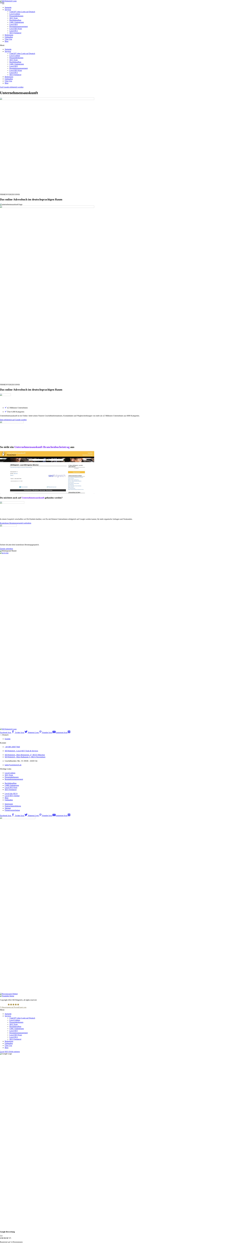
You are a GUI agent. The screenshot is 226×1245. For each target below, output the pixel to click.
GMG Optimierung (16, 22)
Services (8, 10)
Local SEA (13, 31)
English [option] (7, 739)
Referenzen (9, 35)
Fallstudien (9, 37)
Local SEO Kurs (15, 29)
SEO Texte (13, 18)
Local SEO (13, 24)
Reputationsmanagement (18, 26)
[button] (113, 45)
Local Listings (14, 14)
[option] (115, 739)
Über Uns (8, 39)
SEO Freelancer (15, 33)
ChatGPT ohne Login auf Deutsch (22, 12)
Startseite (8, 7)
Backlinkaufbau (15, 20)
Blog (6, 41)
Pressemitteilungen (16, 16)
